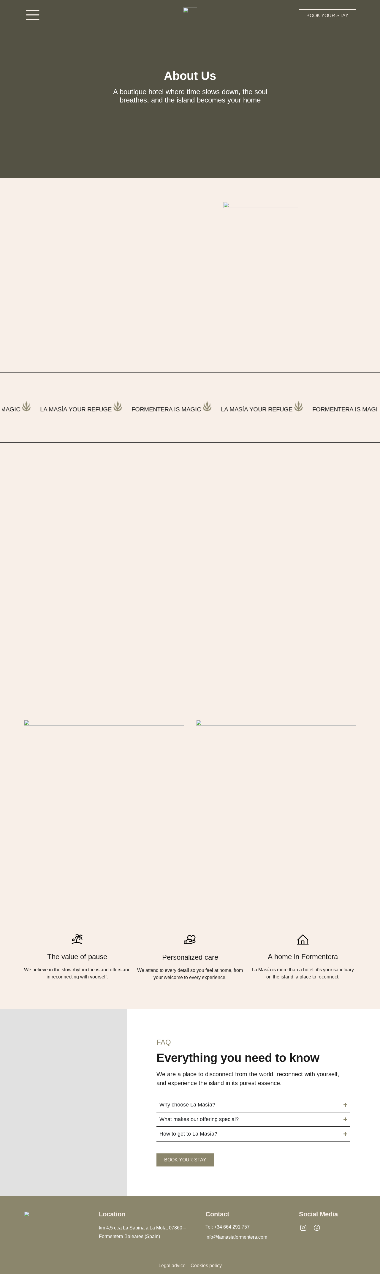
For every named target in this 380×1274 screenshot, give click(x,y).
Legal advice (172, 1265)
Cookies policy (206, 1265)
